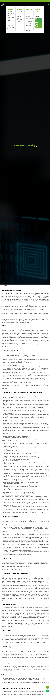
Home (2, 285)
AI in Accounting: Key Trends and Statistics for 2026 (37, 24)
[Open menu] (47, 691)
